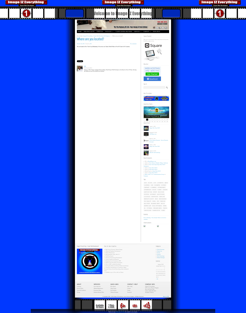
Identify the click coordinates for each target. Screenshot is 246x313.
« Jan (157, 278)
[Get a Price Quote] (156, 100)
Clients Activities (160, 249)
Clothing (163, 185)
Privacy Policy (80, 288)
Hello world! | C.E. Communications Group (154, 174)
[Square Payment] (153, 60)
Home (79, 31)
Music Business (162, 198)
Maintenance (154, 196)
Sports (164, 205)
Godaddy (165, 189)
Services (136, 31)
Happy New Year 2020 (154, 146)
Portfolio (100, 31)
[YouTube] (157, 28)
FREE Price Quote (89, 31)
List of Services (97, 286)
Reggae (163, 203)
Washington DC (156, 210)
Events (158, 252)
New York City (147, 201)
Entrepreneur (147, 189)
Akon (145, 182)
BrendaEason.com (152, 161)
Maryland (162, 196)
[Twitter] (163, 28)
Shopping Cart (147, 205)
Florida (160, 189)
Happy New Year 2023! (154, 128)
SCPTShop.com (152, 134)
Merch (88, 34)
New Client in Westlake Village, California (158, 162)
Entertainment (161, 187)
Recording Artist (155, 203)
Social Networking (157, 205)
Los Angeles (147, 196)
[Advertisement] (100, 52)
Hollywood (161, 192)
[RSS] (166, 28)
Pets (158, 201)
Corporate (146, 187)
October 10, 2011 (81, 43)
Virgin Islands (147, 210)
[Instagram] (154, 28)
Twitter (128, 290)
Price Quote (113, 286)
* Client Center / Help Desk (123, 31)
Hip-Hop (155, 192)
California (147, 185)
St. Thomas (149, 208)
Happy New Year (148, 192)
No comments (133, 43)
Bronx (166, 182)
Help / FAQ (129, 286)
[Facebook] (160, 28)
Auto (154, 182)
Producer (162, 201)
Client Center (113, 288)
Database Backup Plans (99, 292)
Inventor (146, 194)
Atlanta (150, 182)
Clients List (159, 251)
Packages (107, 31)
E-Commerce (154, 187)
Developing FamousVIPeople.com (152, 116)
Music (156, 198)
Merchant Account (149, 198)
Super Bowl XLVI (153, 167)
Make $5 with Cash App (154, 152)
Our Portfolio (113, 290)
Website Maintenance (98, 288)
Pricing (78, 292)
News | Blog (156, 31)
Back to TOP (166, 296)
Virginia (165, 208)
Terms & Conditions (81, 290)
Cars (152, 185)
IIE (91, 43)
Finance (154, 189)
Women (163, 210)
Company (145, 31)
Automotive (160, 182)
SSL (145, 208)
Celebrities (157, 185)
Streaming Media (157, 208)
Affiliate (81, 34)
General (158, 254)
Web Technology (161, 256)
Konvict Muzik (160, 194)
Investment (153, 194)
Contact (129, 288)
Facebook (129, 292)
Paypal (154, 201)
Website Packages (161, 257)
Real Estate (147, 203)
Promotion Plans (97, 290)
